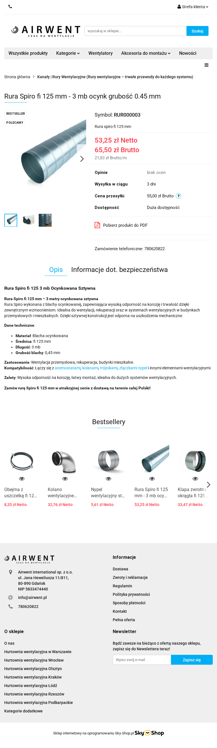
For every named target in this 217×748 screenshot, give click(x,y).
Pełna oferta (124, 620)
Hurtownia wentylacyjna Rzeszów (34, 694)
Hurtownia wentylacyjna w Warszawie (37, 651)
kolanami (90, 368)
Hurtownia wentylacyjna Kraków (33, 677)
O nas (9, 643)
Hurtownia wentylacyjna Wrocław (34, 660)
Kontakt (120, 611)
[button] (124, 557)
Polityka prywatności (131, 594)
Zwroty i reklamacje (130, 577)
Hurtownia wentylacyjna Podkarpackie (38, 702)
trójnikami (109, 368)
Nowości (187, 53)
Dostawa (120, 569)
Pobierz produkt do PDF (125, 225)
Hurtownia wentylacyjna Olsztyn (33, 668)
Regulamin (122, 586)
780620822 (28, 606)
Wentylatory (100, 53)
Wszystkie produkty (28, 53)
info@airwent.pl (32, 597)
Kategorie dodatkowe (23, 711)
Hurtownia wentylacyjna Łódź (30, 685)
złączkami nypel (133, 368)
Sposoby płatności (129, 603)
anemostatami (68, 368)
